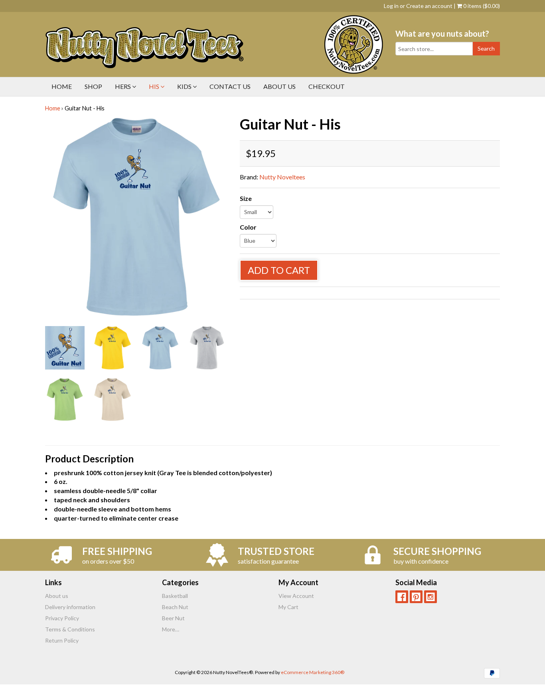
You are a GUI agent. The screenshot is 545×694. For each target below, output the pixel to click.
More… (170, 629)
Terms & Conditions (70, 629)
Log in (391, 5)
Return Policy (62, 640)
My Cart (288, 607)
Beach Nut (175, 607)
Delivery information (70, 607)
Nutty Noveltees (282, 177)
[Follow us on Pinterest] (416, 596)
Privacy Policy (62, 618)
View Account (296, 595)
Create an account (429, 5)
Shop (93, 86)
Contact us (230, 86)
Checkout (326, 86)
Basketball (175, 595)
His (154, 86)
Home (61, 86)
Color (248, 227)
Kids (185, 86)
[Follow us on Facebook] (401, 596)
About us (279, 86)
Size (246, 198)
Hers (123, 86)
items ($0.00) (481, 5)
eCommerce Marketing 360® (312, 672)
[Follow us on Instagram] (430, 596)
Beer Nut (173, 618)
